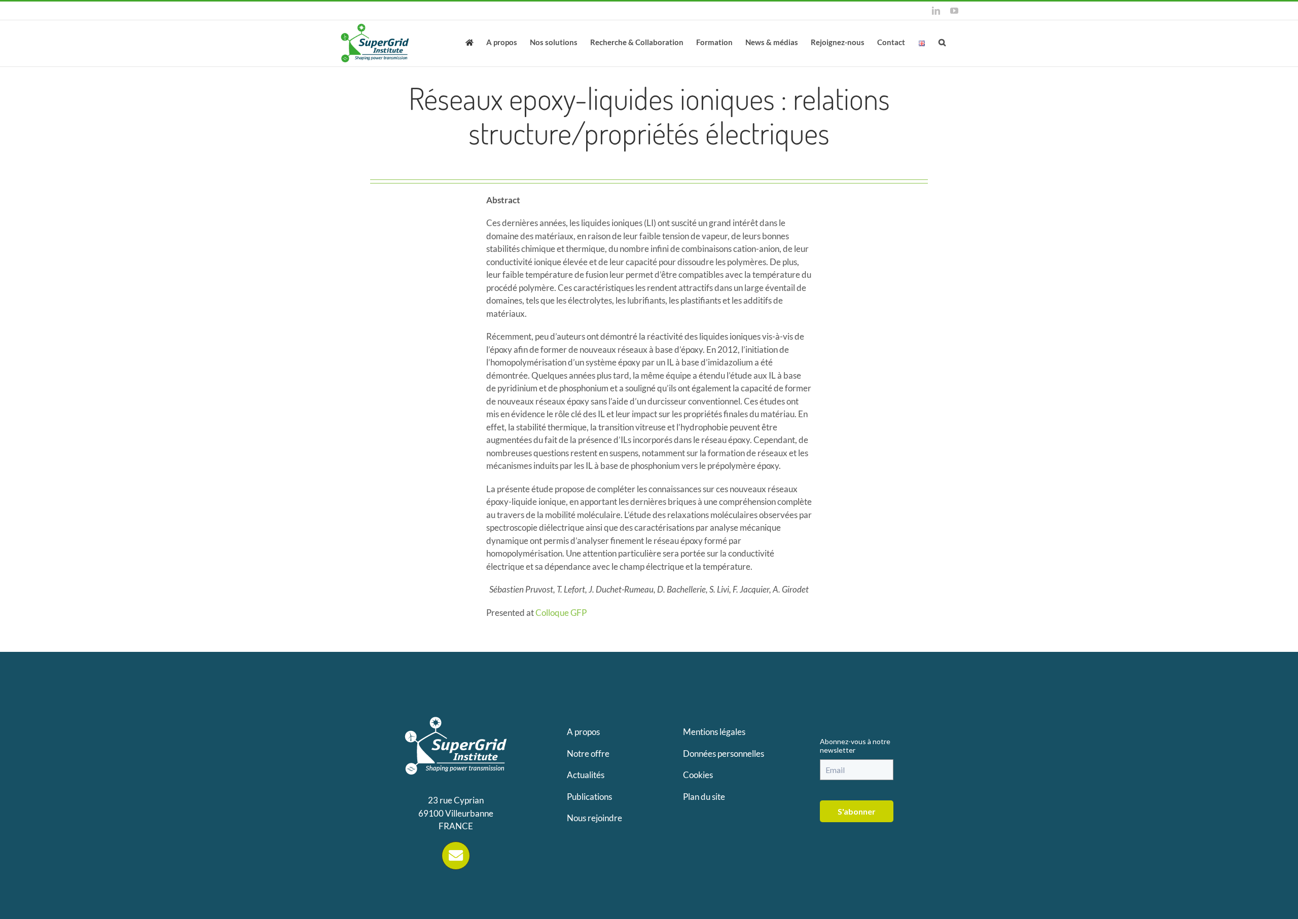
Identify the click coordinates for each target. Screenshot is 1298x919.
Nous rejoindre (594, 818)
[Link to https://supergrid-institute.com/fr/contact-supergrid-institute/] (456, 855)
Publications (589, 796)
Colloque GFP (561, 612)
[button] (942, 41)
